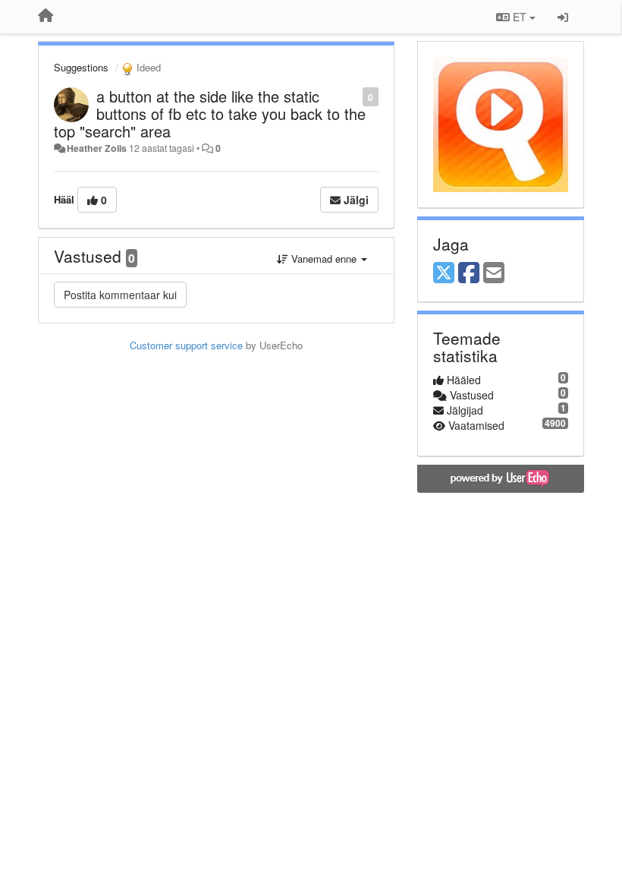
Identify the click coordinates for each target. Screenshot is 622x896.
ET (519, 16)
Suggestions (81, 67)
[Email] (493, 273)
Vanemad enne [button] (324, 258)
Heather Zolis (97, 148)
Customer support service (186, 345)
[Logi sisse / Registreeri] (562, 17)
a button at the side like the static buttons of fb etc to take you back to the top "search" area (210, 113)
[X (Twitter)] (443, 273)
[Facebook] (468, 273)
